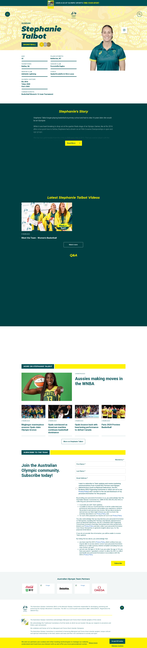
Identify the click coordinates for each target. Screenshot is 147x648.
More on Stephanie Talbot (73, 441)
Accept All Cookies (117, 641)
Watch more (73, 244)
